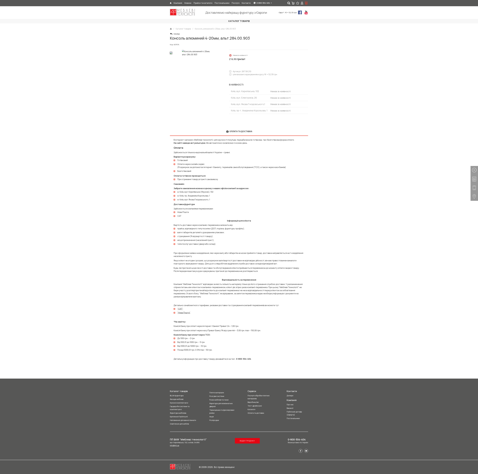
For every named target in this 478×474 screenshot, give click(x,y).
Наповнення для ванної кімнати (183, 420)
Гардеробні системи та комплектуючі (179, 408)
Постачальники (293, 418)
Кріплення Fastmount (179, 416)
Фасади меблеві (176, 399)
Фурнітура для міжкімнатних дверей (221, 405)
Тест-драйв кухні (255, 406)
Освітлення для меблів (179, 424)
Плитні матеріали (216, 392)
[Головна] (170, 3)
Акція (211, 416)
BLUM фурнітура (176, 395)
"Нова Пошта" (183, 312)
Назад (177, 34)
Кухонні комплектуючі (179, 403)
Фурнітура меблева (178, 413)
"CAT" (180, 308)
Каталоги (251, 409)
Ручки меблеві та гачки (219, 400)
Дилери (290, 395)
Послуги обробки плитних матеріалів (258, 397)
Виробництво (253, 402)
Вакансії (290, 408)
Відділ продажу (247, 441)
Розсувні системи (216, 396)
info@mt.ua (174, 445)
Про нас (290, 404)
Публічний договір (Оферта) (294, 413)
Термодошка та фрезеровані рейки (221, 411)
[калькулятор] (306, 3)
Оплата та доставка (256, 413)
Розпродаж (214, 420)
